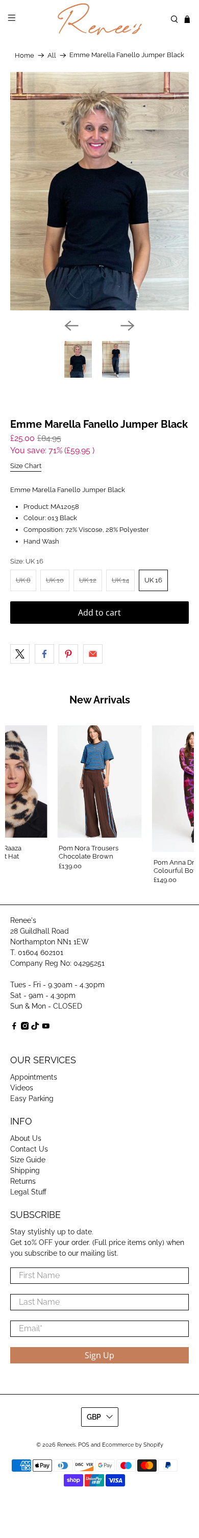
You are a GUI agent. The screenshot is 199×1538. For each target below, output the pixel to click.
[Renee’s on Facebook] (14, 1027)
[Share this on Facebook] (44, 654)
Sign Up (99, 1355)
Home (24, 55)
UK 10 (55, 580)
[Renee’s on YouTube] (46, 1027)
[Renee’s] (100, 19)
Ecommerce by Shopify (132, 1445)
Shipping (25, 1170)
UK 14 (120, 580)
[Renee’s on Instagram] (25, 1027)
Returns (23, 1181)
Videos (21, 1088)
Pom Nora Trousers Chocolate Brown (88, 852)
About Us (25, 1138)
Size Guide (27, 1160)
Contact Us (29, 1149)
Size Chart (25, 466)
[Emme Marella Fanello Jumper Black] (99, 191)
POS (83, 1445)
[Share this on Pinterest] (68, 654)
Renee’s (66, 1445)
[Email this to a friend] (93, 654)
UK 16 (153, 580)
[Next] (127, 325)
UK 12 (87, 580)
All (51, 55)
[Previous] (71, 325)
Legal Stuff (28, 1192)
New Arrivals (99, 700)
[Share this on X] (20, 654)
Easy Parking (32, 1098)
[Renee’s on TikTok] (35, 1027)
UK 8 (23, 580)
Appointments (33, 1077)
